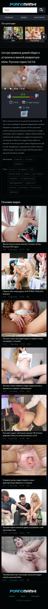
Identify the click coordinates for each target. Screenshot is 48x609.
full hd (12, 169)
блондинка (22, 169)
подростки (30, 183)
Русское (28, 159)
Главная (12, 596)
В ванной (18, 159)
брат (32, 169)
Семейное (18, 164)
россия (12, 187)
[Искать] (41, 10)
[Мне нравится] (9, 97)
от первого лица (28, 178)
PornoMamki (24, 4)
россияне (23, 187)
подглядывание (15, 183)
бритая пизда (14, 174)
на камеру (13, 178)
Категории (35, 596)
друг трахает (38, 174)
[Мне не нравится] (36, 97)
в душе (26, 174)
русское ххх (36, 187)
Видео (23, 596)
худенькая (13, 192)
